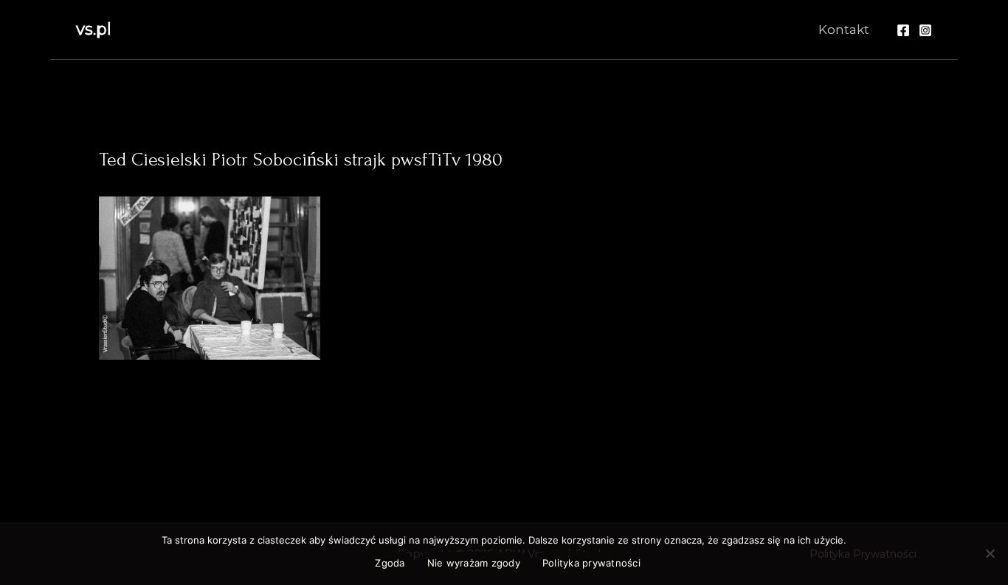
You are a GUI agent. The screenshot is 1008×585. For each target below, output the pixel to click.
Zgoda (389, 563)
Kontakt (843, 29)
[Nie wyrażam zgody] (989, 553)
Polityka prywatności (591, 563)
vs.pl (93, 29)
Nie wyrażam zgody (473, 563)
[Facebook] (903, 30)
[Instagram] (925, 30)
